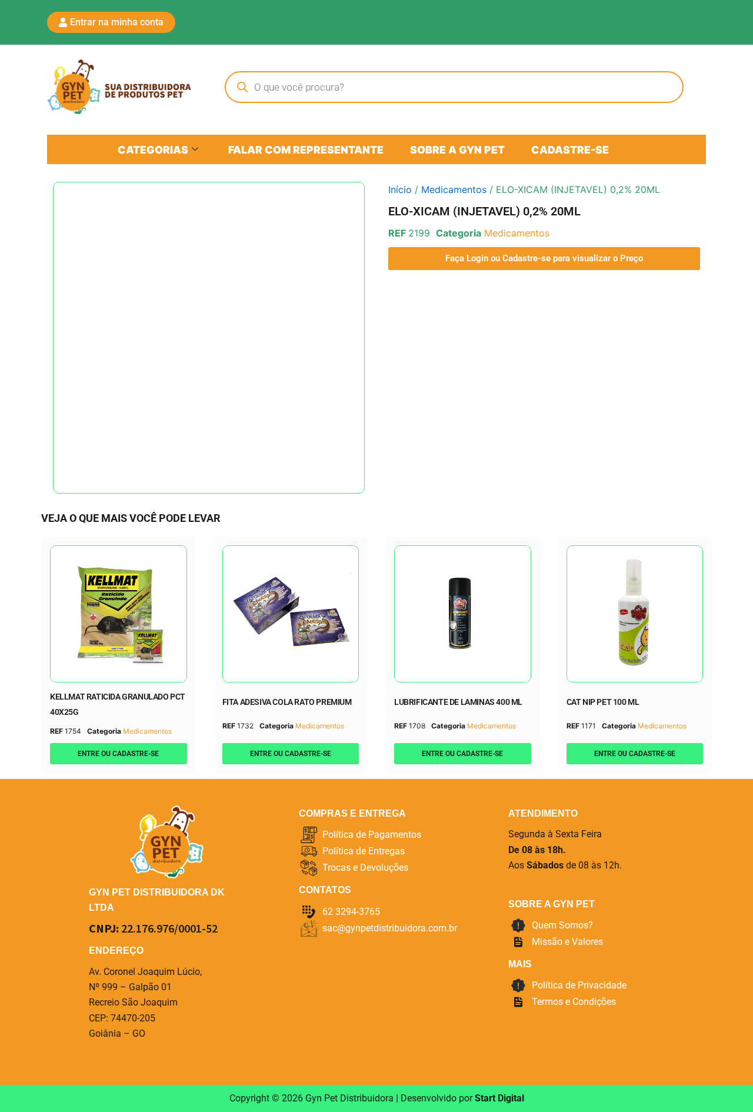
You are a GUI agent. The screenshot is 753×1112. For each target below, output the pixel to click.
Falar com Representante (306, 150)
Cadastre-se (570, 150)
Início (400, 189)
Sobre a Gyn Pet (457, 150)
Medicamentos (454, 189)
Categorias (153, 150)
